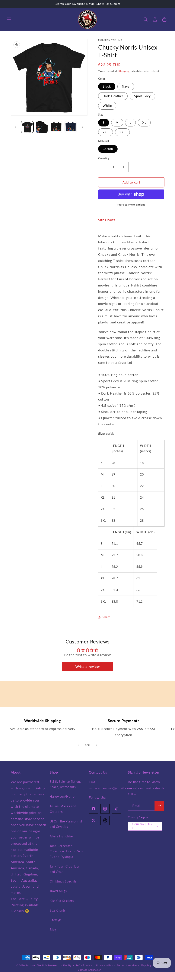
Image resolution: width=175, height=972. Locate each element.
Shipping (124, 71)
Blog (53, 929)
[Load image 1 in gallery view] (27, 127)
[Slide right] (83, 127)
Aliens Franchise (61, 836)
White (107, 105)
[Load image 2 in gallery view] (42, 127)
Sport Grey (142, 96)
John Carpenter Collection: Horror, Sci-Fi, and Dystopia (66, 851)
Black (107, 86)
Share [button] (106, 617)
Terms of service (127, 965)
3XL (122, 132)
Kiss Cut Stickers (62, 901)
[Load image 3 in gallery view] (56, 127)
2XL (105, 132)
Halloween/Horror (63, 796)
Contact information (89, 969)
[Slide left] (15, 127)
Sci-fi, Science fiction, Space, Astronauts (65, 784)
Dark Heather (113, 96)
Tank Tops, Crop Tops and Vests (65, 869)
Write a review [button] (87, 666)
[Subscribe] (159, 806)
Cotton (108, 149)
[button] (9, 19)
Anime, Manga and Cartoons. (63, 808)
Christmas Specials (63, 881)
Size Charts (106, 220)
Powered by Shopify (59, 965)
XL (144, 122)
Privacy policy (104, 965)
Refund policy (84, 965)
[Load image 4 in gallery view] (70, 127)
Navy (126, 86)
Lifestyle (55, 920)
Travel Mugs (58, 891)
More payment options (131, 204)
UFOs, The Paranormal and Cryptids (66, 823)
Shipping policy (150, 965)
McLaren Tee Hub (37, 965)
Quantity (103, 158)
